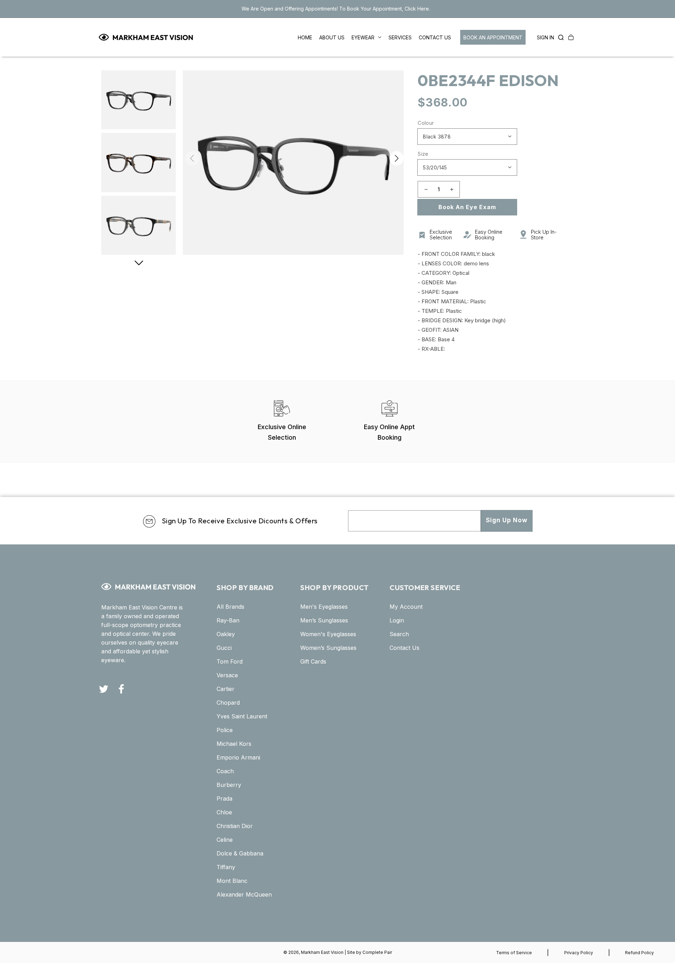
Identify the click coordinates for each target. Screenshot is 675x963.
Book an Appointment (492, 37)
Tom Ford (230, 661)
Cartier (225, 689)
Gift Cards (313, 661)
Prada (224, 798)
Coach (225, 771)
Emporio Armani (238, 757)
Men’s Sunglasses (324, 620)
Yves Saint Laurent (242, 716)
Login (397, 620)
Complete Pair (377, 952)
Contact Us (404, 648)
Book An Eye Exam (467, 207)
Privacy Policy (578, 952)
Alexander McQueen (244, 894)
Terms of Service (514, 952)
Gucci (224, 648)
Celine (225, 839)
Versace (227, 675)
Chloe (224, 812)
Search (399, 634)
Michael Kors (234, 744)
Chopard (228, 702)
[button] (559, 37)
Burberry (229, 785)
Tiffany (226, 867)
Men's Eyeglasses (324, 606)
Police (225, 730)
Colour (426, 123)
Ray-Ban (228, 620)
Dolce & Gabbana (240, 853)
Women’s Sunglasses (328, 648)
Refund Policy (639, 952)
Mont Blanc (232, 881)
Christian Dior (235, 826)
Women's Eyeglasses (328, 634)
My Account (406, 606)
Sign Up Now (506, 520)
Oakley (226, 634)
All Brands (230, 606)
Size (423, 154)
